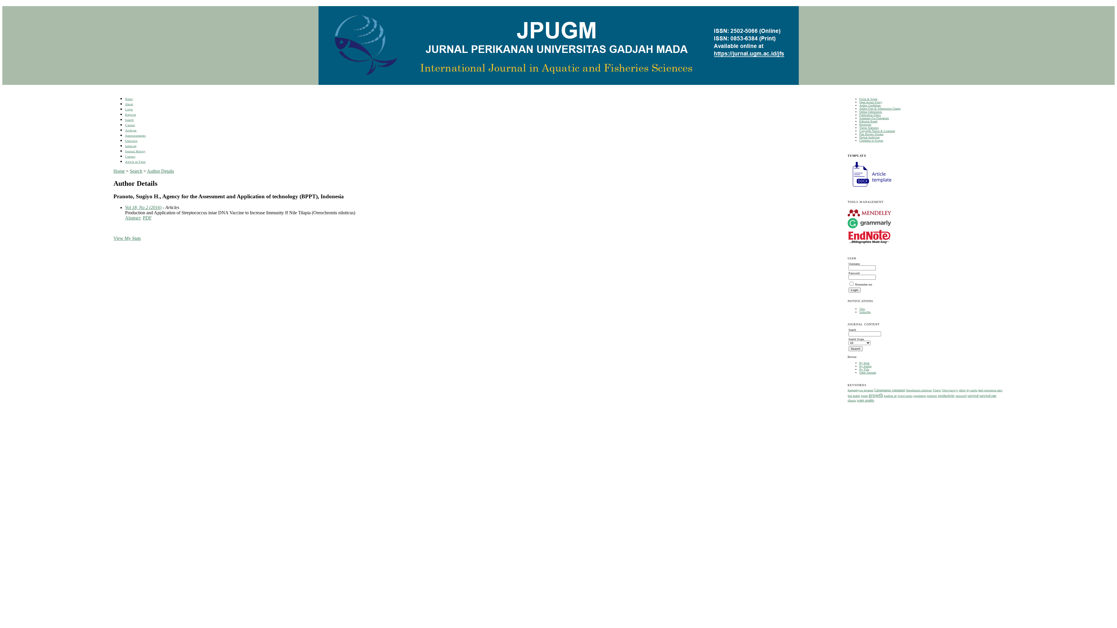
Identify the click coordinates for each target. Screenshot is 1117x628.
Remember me (863, 284)
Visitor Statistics (869, 127)
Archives (130, 130)
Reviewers (865, 124)
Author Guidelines (870, 105)
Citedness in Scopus (871, 140)
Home (129, 99)
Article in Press (135, 161)
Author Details (160, 171)
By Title (864, 369)
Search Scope (856, 339)
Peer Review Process (871, 134)
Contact (130, 156)
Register (130, 114)
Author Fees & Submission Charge (880, 108)
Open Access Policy (870, 102)
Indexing (130, 146)
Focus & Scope (868, 99)
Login (129, 109)
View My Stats (127, 238)
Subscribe (865, 312)
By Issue (864, 363)
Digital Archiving (869, 137)
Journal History (135, 151)
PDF (147, 217)
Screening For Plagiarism (874, 118)
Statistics (131, 140)
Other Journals (867, 372)
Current (130, 125)
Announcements (135, 135)
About (129, 104)
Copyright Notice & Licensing (877, 131)
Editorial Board (868, 121)
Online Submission (870, 111)
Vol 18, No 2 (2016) (143, 207)
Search (129, 120)
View (862, 309)
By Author (865, 366)
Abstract (132, 217)
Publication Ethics (870, 115)
